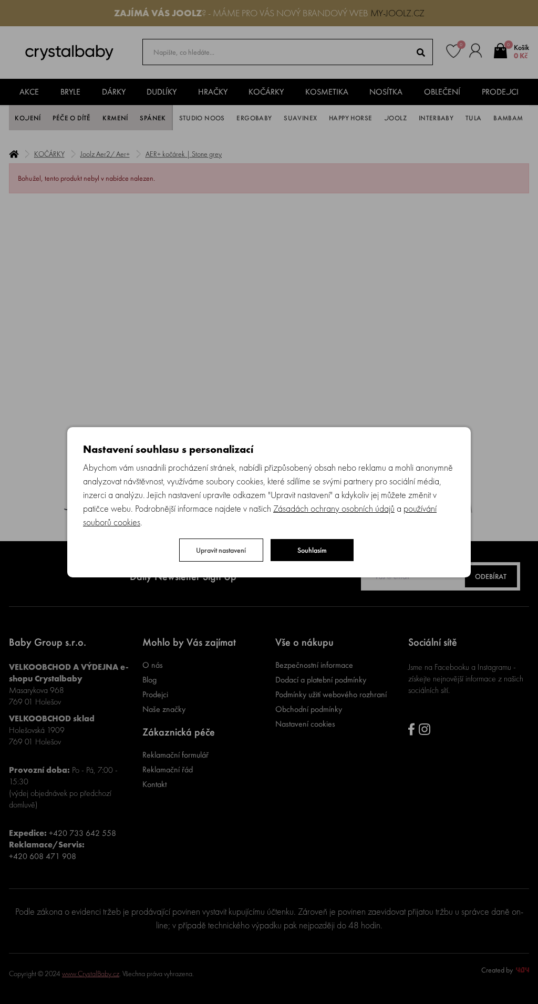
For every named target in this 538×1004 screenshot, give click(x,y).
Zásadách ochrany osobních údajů (334, 508)
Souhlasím (312, 550)
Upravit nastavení (221, 550)
